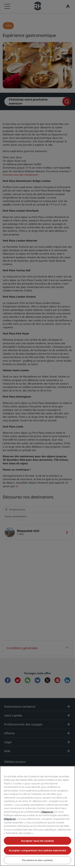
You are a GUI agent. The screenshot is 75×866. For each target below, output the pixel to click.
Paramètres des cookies (37, 860)
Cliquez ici (47, 811)
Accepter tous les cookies (37, 840)
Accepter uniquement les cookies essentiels (37, 850)
